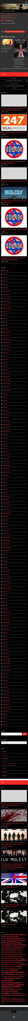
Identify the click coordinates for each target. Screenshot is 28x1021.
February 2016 (5, 690)
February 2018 (5, 612)
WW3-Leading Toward (8, 1001)
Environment (20, 958)
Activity (4, 755)
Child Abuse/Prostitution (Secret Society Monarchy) (11, 950)
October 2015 (5, 704)
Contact (4, 762)
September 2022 (6, 431)
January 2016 (5, 694)
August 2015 (5, 711)
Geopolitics (21, 960)
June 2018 (4, 598)
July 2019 (4, 554)
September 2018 (6, 588)
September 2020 (6, 513)
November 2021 (6, 465)
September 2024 (6, 349)
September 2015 (6, 707)
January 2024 (5, 376)
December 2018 (6, 578)
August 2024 (5, 352)
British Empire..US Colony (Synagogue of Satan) (14, 31)
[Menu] (26, 2)
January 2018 (5, 615)
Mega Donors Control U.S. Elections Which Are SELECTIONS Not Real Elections (13, 259)
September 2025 (6, 308)
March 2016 (5, 687)
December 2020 (6, 503)
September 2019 (6, 547)
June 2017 (4, 639)
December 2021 (6, 462)
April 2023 (4, 407)
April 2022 (4, 448)
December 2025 (6, 298)
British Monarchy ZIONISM (7, 11)
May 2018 (4, 602)
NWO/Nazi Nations (5, 968)
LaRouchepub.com (15, 964)
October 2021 (5, 468)
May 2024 (4, 363)
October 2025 (5, 305)
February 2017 (5, 653)
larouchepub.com (6, 964)
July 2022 (4, 438)
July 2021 (4, 479)
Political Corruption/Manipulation (12, 971)
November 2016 (6, 663)
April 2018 (4, 605)
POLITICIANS (7, 974)
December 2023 (6, 380)
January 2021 (5, 499)
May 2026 (4, 281)
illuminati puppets (15, 962)
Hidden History (5, 962)
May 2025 (4, 322)
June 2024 (4, 359)
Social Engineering (17, 989)
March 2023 (5, 410)
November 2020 (6, 506)
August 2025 (5, 311)
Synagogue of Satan (9, 993)
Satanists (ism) (7, 989)
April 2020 (4, 523)
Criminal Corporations (17, 952)
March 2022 (5, 451)
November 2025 (6, 301)
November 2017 (6, 622)
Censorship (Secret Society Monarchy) (13, 947)
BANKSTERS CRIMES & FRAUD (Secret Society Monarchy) (13, 936)
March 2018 (5, 608)
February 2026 (5, 291)
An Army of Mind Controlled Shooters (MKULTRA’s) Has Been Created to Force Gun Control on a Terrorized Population (13, 844)
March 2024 (5, 369)
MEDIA (22, 964)
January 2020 (5, 533)
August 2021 (5, 475)
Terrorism (21, 993)
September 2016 (6, 670)
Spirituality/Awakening (9, 991)
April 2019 (4, 564)
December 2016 (6, 660)
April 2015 (4, 725)
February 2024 (5, 373)
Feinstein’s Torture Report (9, 765)
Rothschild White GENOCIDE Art (9, 924)
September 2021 (6, 472)
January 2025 (5, 335)
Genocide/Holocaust (8, 960)
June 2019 (4, 557)
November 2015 (6, 701)
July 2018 (4, 595)
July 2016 (4, 677)
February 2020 (5, 530)
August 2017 (5, 632)
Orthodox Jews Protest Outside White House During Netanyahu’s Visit (13, 162)
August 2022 (5, 434)
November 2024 (6, 342)
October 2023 (5, 386)
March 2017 (5, 649)
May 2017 (4, 643)
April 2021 (4, 489)
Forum (4, 768)
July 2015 (4, 714)
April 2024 (4, 366)
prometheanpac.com (19, 974)
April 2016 (4, 684)
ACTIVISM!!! (5, 935)
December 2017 (6, 619)
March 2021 (5, 492)
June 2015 (4, 718)
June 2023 (4, 400)
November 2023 (6, 383)
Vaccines (3, 995)
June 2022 (4, 441)
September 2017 (6, 629)
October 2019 (5, 544)
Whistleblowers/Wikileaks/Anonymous (13, 999)
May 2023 (4, 404)
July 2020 (4, 520)
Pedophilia (12, 968)
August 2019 (5, 550)
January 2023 (5, 417)
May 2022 (4, 445)
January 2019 (5, 574)
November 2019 (6, 540)
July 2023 (4, 397)
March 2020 (5, 526)
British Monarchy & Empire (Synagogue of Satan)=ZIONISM (13, 944)
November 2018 (6, 581)
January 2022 (5, 458)
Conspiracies (5, 758)
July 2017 (4, 636)
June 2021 (4, 482)
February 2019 (5, 571)
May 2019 (4, 561)
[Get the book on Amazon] (26, 74)
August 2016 (5, 673)
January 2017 (5, 656)
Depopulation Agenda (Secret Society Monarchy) (13, 954)
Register (4, 775)
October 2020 (5, 509)
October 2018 (5, 585)
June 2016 (4, 680)
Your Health (19, 1001)
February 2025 (5, 332)
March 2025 (5, 328)
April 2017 (4, 646)
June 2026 (4, 277)
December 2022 (6, 421)
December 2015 (6, 697)
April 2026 (4, 284)
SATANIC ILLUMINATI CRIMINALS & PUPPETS (12, 986)
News (19, 966)
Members (4, 772)
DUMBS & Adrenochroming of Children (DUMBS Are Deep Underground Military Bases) (13, 109)
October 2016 (5, 667)
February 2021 (5, 496)
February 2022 (5, 455)
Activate (4, 751)
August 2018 (5, 591)
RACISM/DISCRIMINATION (7, 976)
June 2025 (4, 318)
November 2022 (6, 424)
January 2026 (5, 294)
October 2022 (5, 427)
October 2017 (5, 626)
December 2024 (6, 339)
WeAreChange (7, 997)
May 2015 (4, 721)
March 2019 (5, 567)
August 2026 (5, 270)
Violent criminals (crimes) (14, 995)
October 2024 (5, 346)
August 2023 (5, 393)
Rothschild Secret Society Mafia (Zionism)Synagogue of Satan (11, 981)
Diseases (3, 956)
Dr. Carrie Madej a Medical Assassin (9, 887)
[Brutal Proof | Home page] (2, 20)
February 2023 (5, 414)
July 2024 (4, 356)
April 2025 (4, 325)
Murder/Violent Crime (11, 966)
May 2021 (4, 486)
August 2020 (5, 516)
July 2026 (4, 274)
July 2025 (4, 315)
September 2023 (6, 390)
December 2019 (6, 537)
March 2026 (5, 287)
